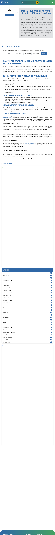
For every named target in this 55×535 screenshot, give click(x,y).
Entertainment (27, 285)
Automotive (27, 334)
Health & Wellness (27, 297)
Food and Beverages (27, 290)
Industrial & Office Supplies (27, 332)
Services (27, 322)
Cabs (27, 307)
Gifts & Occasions (27, 329)
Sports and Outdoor (27, 280)
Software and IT (27, 287)
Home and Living (27, 275)
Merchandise (27, 305)
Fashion (27, 273)
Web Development (27, 315)
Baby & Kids (27, 312)
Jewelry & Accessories (27, 337)
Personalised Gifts (27, 295)
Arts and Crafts (27, 324)
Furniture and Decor (27, 278)
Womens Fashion (27, 342)
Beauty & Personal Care (27, 339)
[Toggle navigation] (52, 2)
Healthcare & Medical (27, 300)
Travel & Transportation (27, 320)
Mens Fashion (27, 317)
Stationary (27, 283)
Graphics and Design (27, 310)
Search (43, 53)
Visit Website (9, 15)
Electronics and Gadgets (27, 292)
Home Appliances (27, 302)
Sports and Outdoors (27, 327)
